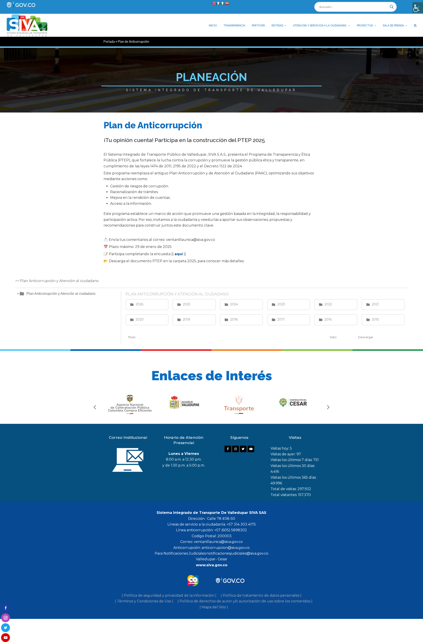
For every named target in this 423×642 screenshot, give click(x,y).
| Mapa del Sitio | (214, 607)
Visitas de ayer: (284, 454)
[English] (213, 3)
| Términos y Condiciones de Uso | (144, 601)
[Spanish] (227, 3)
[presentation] (94, 406)
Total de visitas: (284, 489)
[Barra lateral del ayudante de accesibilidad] (417, 7)
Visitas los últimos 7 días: (292, 460)
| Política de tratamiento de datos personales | (261, 595)
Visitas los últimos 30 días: (293, 466)
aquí (178, 254)
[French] (218, 3)
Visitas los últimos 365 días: (293, 477)
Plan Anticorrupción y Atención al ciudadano (60, 293)
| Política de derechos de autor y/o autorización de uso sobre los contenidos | (245, 601)
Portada (109, 41)
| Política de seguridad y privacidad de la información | (169, 595)
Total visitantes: (284, 495)
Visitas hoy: (280, 448)
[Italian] (222, 3)
